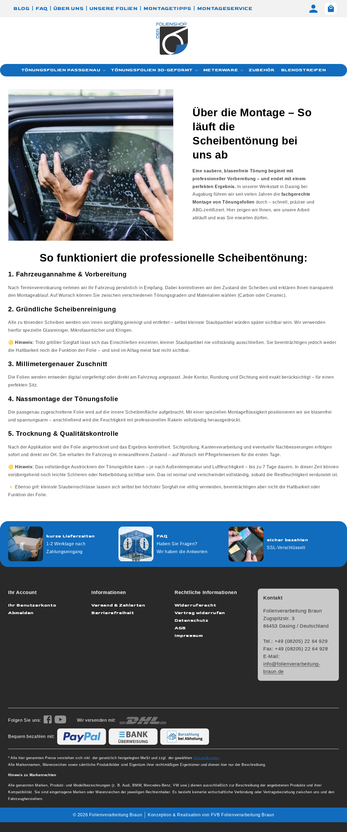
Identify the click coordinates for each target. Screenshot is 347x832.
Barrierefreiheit (112, 612)
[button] (63, 70)
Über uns (68, 8)
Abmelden (21, 612)
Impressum (189, 635)
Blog (22, 8)
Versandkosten (206, 758)
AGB (180, 628)
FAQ (42, 8)
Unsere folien (113, 8)
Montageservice (224, 8)
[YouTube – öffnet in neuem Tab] (60, 720)
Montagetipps (167, 8)
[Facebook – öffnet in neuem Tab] (48, 720)
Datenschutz (191, 620)
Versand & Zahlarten (118, 605)
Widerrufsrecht (195, 605)
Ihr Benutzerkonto (32, 605)
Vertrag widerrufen (200, 612)
